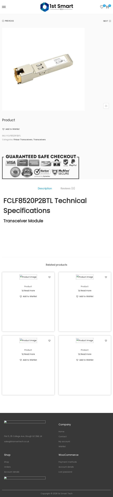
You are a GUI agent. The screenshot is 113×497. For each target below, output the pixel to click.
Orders (7, 467)
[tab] (45, 188)
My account (64, 441)
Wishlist (62, 446)
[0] (101, 7)
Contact (63, 436)
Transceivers (39, 139)
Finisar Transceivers (23, 139)
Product (28, 286)
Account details (11, 471)
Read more (29, 290)
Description (45, 188)
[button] (11, 129)
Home (61, 431)
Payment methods (68, 462)
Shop (6, 462)
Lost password (65, 471)
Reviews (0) (68, 188)
